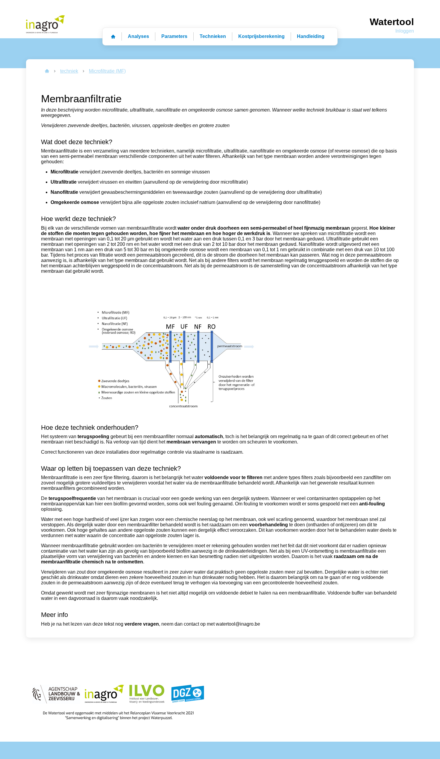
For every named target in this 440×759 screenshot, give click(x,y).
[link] (47, 71)
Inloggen (404, 30)
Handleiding (310, 36)
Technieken (213, 36)
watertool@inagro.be (238, 624)
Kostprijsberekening (261, 36)
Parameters (174, 36)
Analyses (138, 36)
